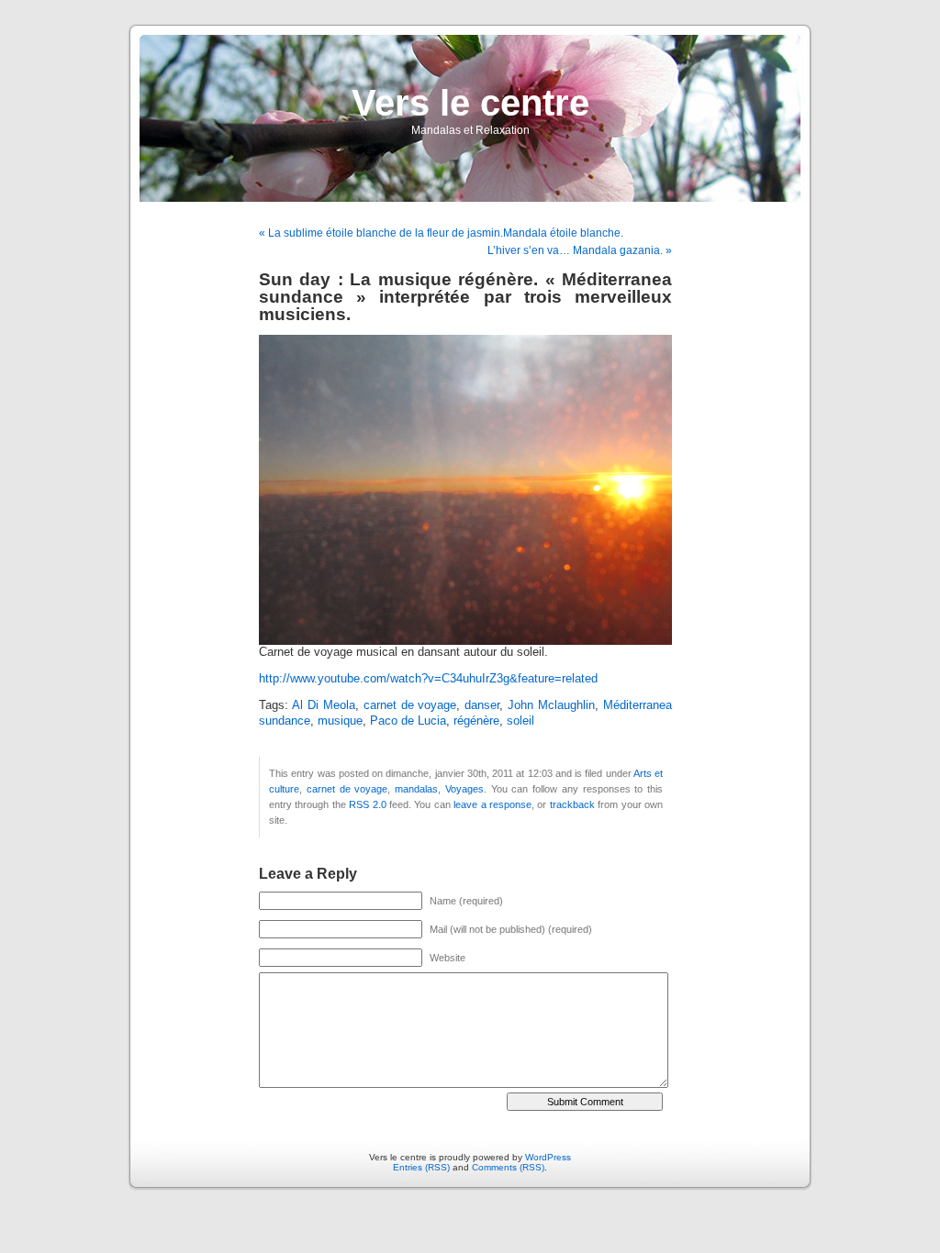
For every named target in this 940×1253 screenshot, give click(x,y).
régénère (476, 721)
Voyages (464, 788)
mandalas (416, 788)
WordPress (548, 1157)
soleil (520, 721)
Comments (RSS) (508, 1167)
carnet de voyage (410, 705)
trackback (572, 804)
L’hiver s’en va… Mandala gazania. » (579, 250)
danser (481, 705)
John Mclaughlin (551, 705)
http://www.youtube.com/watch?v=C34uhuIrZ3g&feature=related (428, 678)
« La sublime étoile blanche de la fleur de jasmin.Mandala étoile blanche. (441, 233)
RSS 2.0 (367, 804)
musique (340, 721)
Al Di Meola (323, 705)
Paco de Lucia (408, 721)
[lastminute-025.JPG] (465, 641)
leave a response (492, 804)
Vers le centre (470, 103)
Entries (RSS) (421, 1167)
